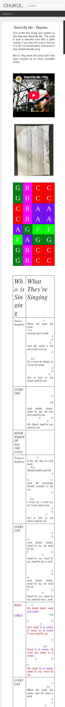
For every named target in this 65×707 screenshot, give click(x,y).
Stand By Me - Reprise (30, 27)
